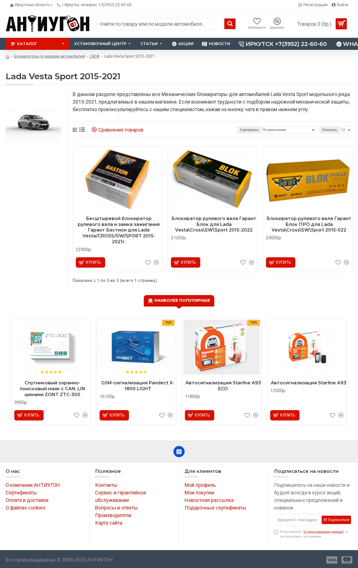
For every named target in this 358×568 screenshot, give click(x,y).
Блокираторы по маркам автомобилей (49, 56)
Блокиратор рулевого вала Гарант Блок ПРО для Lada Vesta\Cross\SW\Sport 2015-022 (309, 224)
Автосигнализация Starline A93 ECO (223, 385)
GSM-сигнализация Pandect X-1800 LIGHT (137, 385)
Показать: (330, 130)
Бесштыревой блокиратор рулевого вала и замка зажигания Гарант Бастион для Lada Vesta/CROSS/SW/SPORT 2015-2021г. (119, 230)
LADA (95, 56)
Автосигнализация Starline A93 (308, 382)
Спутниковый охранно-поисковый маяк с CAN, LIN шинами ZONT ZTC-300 (52, 388)
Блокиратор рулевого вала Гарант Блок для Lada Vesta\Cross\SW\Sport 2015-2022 (213, 224)
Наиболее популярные (182, 300)
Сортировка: (249, 130)
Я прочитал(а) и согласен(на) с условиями (314, 534)
